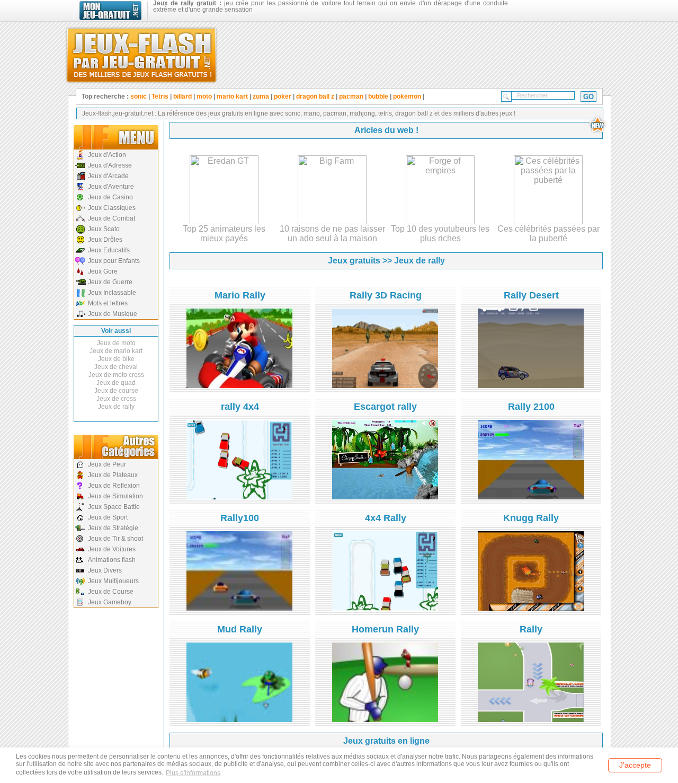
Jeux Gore (103, 271)
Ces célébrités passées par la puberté (548, 233)
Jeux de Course (110, 591)
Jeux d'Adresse (110, 165)
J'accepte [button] (635, 765)
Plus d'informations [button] (193, 773)
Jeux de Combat (111, 218)
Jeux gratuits (354, 260)
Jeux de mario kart (116, 351)
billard (182, 96)
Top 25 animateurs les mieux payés (224, 233)
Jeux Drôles (105, 239)
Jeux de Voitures (112, 549)
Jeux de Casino (110, 197)
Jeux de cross (116, 398)
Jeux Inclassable (112, 292)
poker (282, 96)
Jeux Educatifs (109, 250)
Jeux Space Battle (114, 507)
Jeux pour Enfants (114, 261)
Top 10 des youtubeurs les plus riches (440, 233)
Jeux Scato (104, 229)
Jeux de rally (116, 406)
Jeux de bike (116, 359)
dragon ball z (315, 96)
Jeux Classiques (112, 208)
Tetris (159, 96)
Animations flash (112, 560)
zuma (261, 96)
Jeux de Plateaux (113, 475)
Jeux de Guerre (110, 282)
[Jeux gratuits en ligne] (141, 53)
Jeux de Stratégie (113, 528)
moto (204, 96)
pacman (351, 96)
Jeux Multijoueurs (113, 581)
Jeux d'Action (107, 155)
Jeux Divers (105, 570)
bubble (378, 96)
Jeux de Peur (107, 464)
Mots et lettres (108, 303)
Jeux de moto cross (116, 375)
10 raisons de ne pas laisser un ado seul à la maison (332, 233)
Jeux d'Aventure (111, 186)
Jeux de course (116, 390)
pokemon (407, 96)
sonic (138, 96)
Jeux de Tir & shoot (115, 538)
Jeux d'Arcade (108, 176)
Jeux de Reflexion (114, 485)
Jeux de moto (116, 343)
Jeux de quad (116, 382)
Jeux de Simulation (115, 496)
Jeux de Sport (108, 517)
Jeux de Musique (112, 314)
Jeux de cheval (116, 367)
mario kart (232, 96)
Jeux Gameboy (109, 602)
